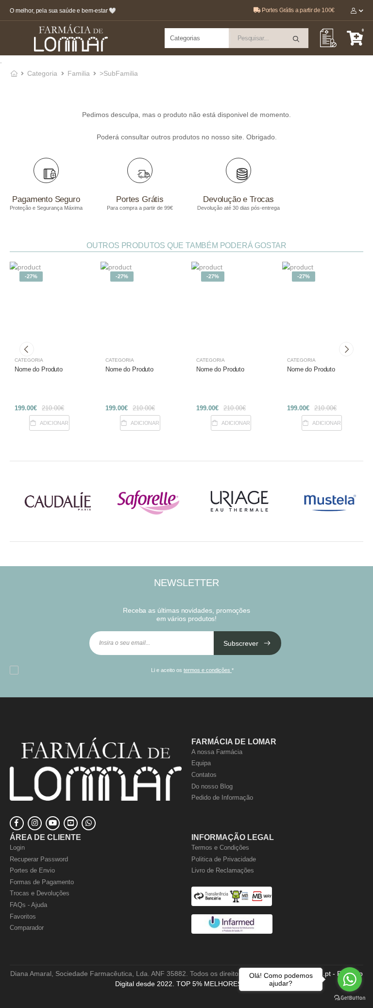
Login (17, 847)
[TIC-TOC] (71, 823)
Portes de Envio (32, 870)
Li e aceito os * (192, 670)
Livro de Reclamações (222, 870)
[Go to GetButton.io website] (349, 998)
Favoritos (23, 916)
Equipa (201, 763)
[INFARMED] (231, 931)
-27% (31, 276)
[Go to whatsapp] (350, 979)
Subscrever (241, 643)
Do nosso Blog (212, 786)
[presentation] (26, 349)
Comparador (27, 927)
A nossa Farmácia (216, 752)
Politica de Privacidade (223, 859)
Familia (79, 73)
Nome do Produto (39, 369)
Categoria (42, 73)
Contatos (204, 774)
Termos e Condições (220, 847)
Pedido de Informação (222, 797)
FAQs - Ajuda (28, 904)
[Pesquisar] (296, 39)
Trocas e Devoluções (39, 893)
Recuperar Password (39, 859)
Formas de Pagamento (42, 882)
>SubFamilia (119, 73)
